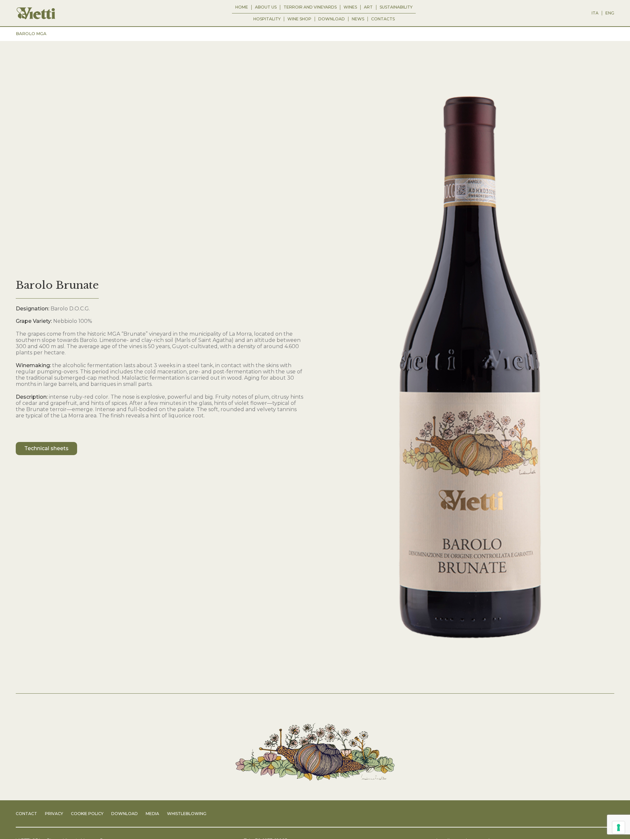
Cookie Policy (87, 813)
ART (368, 7)
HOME (241, 7)
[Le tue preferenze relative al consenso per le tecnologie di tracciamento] (618, 827)
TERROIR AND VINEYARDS (310, 7)
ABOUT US (266, 7)
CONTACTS (383, 19)
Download (331, 19)
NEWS (358, 19)
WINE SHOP (299, 19)
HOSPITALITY (267, 19)
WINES (350, 7)
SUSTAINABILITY (396, 7)
